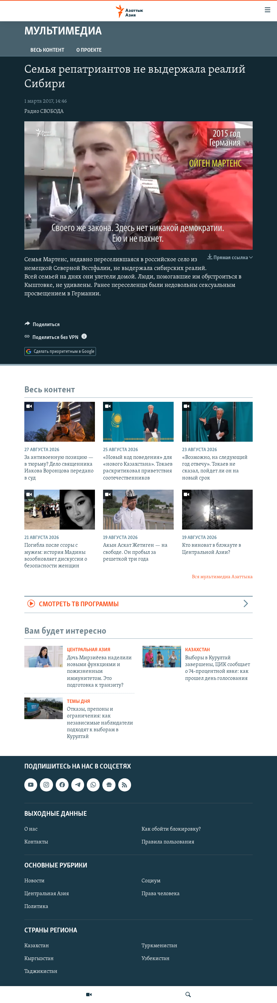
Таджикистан (40, 971)
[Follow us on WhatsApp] (93, 784)
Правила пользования (168, 842)
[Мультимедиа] (89, 994)
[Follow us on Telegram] (77, 784)
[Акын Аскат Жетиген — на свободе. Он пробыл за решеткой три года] (138, 510)
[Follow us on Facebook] (62, 784)
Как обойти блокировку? (171, 829)
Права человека (161, 894)
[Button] (42, 326)
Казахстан (197, 650)
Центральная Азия (88, 650)
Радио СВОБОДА (44, 111)
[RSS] (124, 784)
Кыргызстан (39, 958)
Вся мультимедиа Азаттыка (222, 577)
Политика (36, 906)
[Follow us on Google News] (108, 784)
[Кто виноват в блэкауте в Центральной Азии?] (217, 510)
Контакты (36, 842)
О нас (30, 829)
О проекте (89, 50)
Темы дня (78, 701)
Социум (151, 881)
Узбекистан (156, 958)
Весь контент (47, 50)
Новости (34, 881)
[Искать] (188, 994)
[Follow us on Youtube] (30, 784)
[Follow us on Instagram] (46, 784)
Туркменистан (159, 946)
